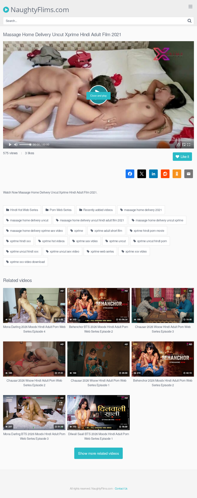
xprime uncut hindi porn (151, 241)
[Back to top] (186, 485)
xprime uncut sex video (64, 251)
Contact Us (121, 488)
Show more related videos (98, 453)
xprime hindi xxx (20, 241)
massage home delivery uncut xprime (159, 220)
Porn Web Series (60, 210)
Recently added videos (98, 210)
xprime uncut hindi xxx (23, 251)
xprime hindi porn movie (148, 230)
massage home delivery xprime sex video (36, 230)
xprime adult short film (108, 230)
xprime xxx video (136, 251)
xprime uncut (117, 241)
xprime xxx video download (27, 261)
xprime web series (102, 251)
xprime (78, 230)
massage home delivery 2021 (143, 210)
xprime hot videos (53, 241)
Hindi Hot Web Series (24, 210)
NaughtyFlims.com (39, 9)
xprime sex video (86, 241)
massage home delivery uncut (28, 220)
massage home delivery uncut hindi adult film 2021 (91, 220)
